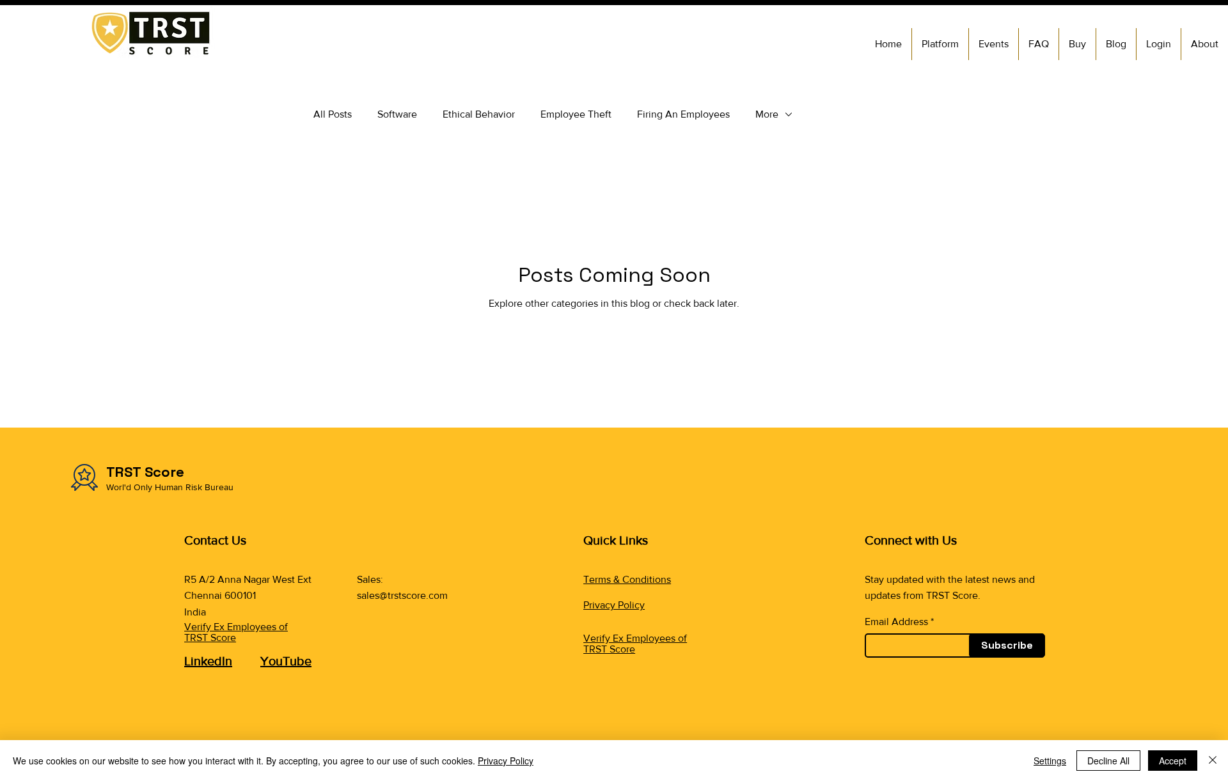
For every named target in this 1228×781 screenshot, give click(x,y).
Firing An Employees (683, 114)
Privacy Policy (614, 604)
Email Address (896, 622)
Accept (1172, 760)
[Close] (1212, 760)
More (766, 114)
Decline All (1108, 760)
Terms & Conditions (627, 579)
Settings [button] (1050, 760)
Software (397, 114)
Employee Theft (575, 114)
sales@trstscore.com (402, 595)
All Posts (332, 114)
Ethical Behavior (479, 114)
